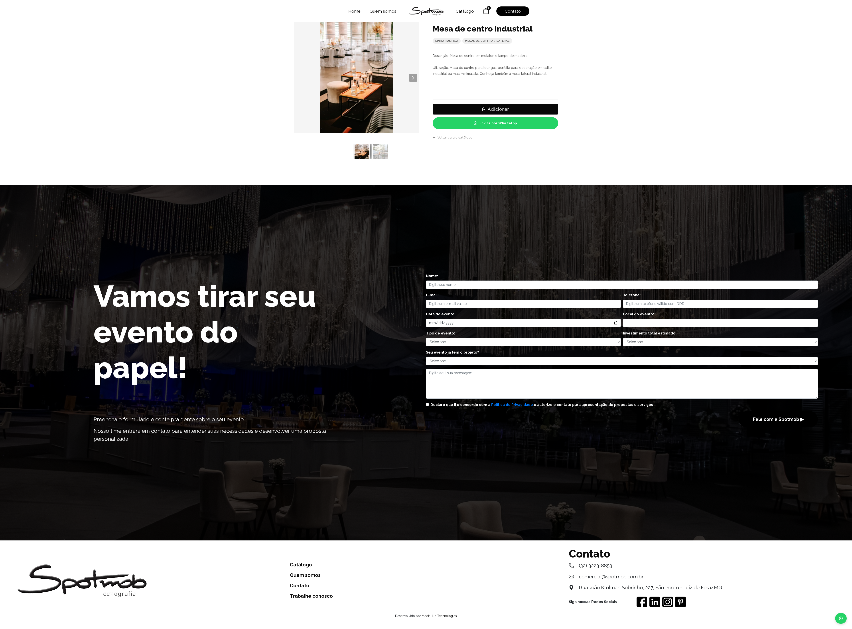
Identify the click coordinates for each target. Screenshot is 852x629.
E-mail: (432, 295)
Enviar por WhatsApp (498, 123)
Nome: (432, 276)
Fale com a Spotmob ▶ (778, 419)
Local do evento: (638, 314)
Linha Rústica (446, 40)
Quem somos (383, 11)
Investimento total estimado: (649, 333)
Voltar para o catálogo (455, 137)
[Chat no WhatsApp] (841, 618)
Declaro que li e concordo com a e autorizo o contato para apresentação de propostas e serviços (541, 405)
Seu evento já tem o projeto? (452, 352)
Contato (513, 11)
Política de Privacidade (512, 405)
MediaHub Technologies (439, 616)
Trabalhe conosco (311, 596)
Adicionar (498, 109)
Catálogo (465, 11)
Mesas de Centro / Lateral (487, 40)
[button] (413, 78)
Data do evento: (440, 314)
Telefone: (632, 295)
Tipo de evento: (440, 333)
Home (354, 11)
